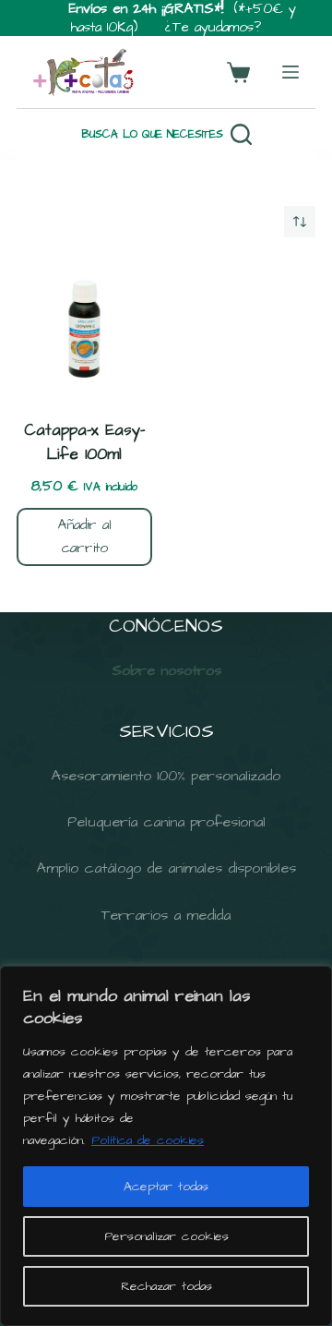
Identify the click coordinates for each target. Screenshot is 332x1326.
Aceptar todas (166, 1186)
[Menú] (290, 72)
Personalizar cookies (166, 1236)
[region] (166, 1146)
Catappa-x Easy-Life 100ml (84, 442)
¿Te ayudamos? (213, 27)
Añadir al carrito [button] (85, 536)
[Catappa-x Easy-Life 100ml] (84, 328)
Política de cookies (147, 1140)
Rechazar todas (166, 1286)
